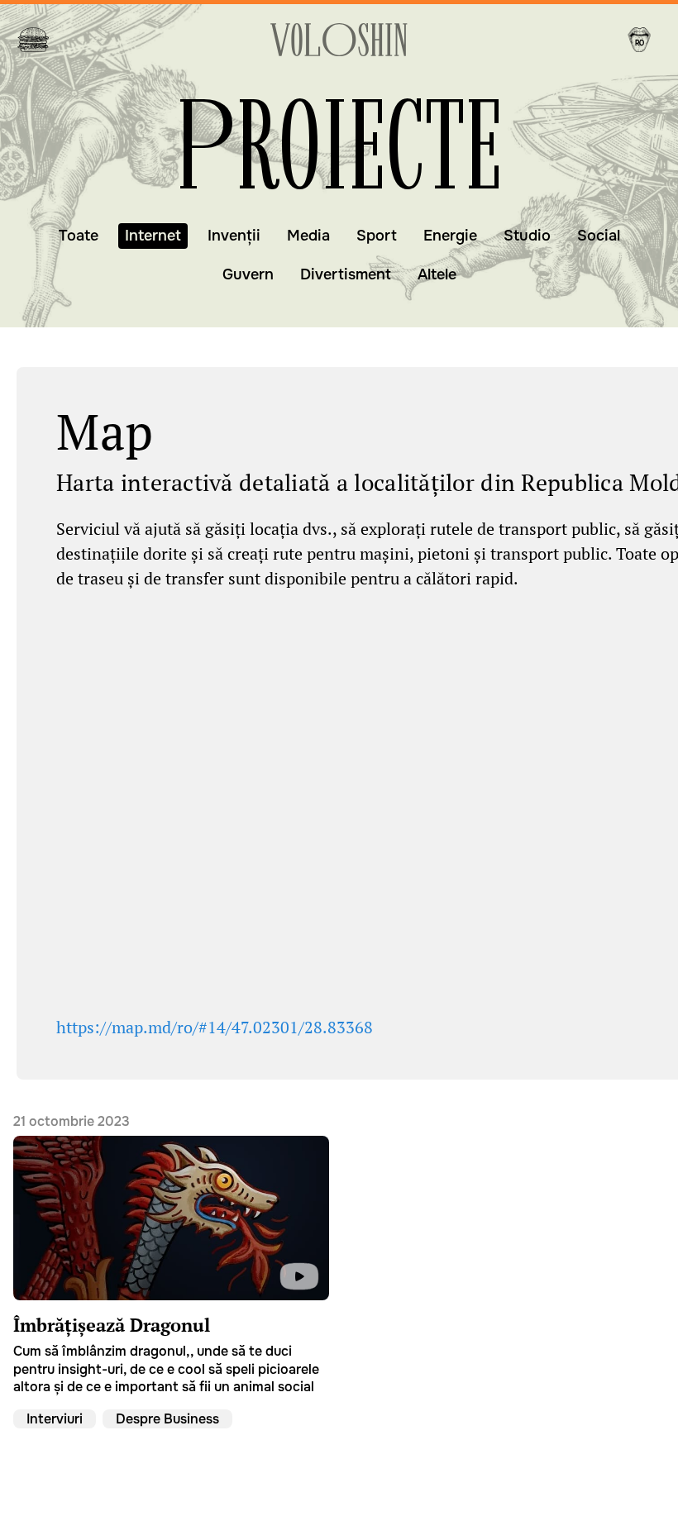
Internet (153, 235)
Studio (527, 235)
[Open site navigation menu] (33, 39)
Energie (450, 235)
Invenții (234, 235)
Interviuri (54, 1418)
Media (308, 235)
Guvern (248, 274)
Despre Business (167, 1418)
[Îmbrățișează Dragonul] (171, 1254)
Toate (78, 235)
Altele (437, 274)
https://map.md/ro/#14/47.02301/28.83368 (214, 1027)
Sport (376, 235)
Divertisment (345, 274)
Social (598, 235)
